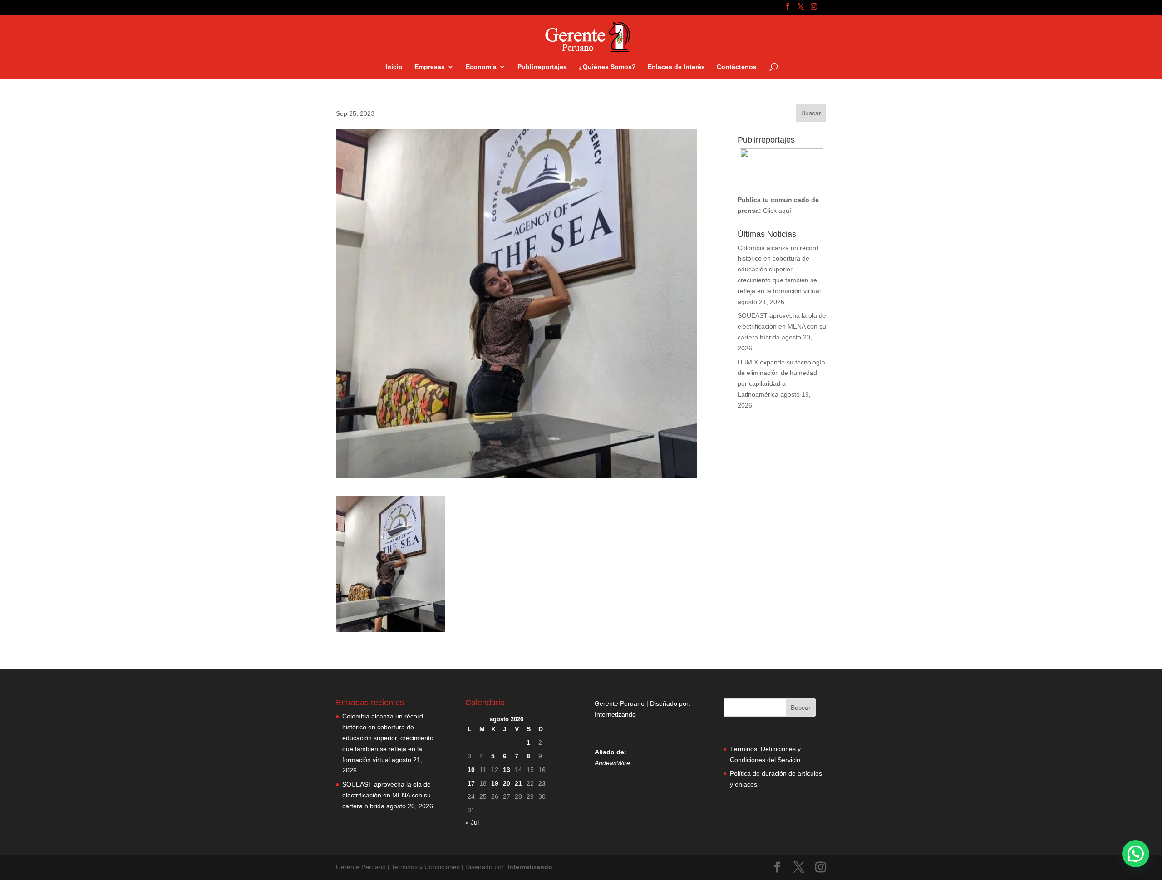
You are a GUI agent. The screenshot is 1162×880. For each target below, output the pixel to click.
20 (506, 783)
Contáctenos (737, 67)
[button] (1135, 853)
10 (471, 769)
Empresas (429, 67)
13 (506, 769)
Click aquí (777, 210)
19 (494, 783)
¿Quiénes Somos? (607, 67)
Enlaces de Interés (676, 67)
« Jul (472, 822)
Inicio (394, 67)
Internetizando (615, 714)
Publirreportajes (542, 67)
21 (518, 783)
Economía (481, 67)
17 (471, 783)
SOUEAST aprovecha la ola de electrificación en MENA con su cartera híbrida (782, 326)
